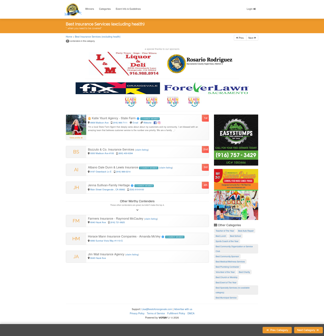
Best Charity (244, 271)
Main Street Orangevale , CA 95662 (108, 189)
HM (76, 239)
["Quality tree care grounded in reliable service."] (236, 139)
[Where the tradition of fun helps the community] (236, 194)
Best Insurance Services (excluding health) (97, 36)
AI (76, 169)
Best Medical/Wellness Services (230, 261)
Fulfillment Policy (176, 313)
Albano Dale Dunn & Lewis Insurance (113, 167)
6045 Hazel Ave (98, 258)
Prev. (241, 37)
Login (250, 8)
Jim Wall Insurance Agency (106, 254)
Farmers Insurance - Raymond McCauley (116, 218)
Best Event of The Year (226, 282)
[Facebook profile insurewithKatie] (155, 122)
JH (76, 187)
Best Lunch (221, 235)
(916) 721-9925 (117, 222)
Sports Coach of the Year (227, 241)
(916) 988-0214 (123, 171)
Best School (235, 235)
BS (76, 152)
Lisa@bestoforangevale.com (157, 309)
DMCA (190, 313)
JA (76, 256)
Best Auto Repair (246, 230)
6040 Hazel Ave (98, 222)
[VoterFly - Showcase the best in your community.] (164, 317)
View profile (75, 137)
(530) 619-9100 (136, 189)
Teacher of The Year (225, 230)
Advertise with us (183, 309)
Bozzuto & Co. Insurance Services (111, 149)
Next (251, 37)
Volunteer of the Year (225, 271)
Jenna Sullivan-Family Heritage (109, 185)
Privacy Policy (137, 313)
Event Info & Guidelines (128, 8)
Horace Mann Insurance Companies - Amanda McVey (124, 236)
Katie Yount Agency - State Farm (114, 118)
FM (76, 221)
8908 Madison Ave (99, 122)
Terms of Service (156, 313)
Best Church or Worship (226, 277)
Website (147, 122)
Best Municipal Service (226, 297)
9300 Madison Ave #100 (102, 153)
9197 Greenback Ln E (101, 171)
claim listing (142, 149)
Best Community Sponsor (227, 256)
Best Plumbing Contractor (227, 266)
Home (69, 36)
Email (135, 122)
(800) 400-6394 (125, 153)
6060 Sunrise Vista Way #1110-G (106, 240)
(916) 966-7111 (120, 122)
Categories (105, 8)
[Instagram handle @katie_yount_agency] (159, 122)
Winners (89, 8)
